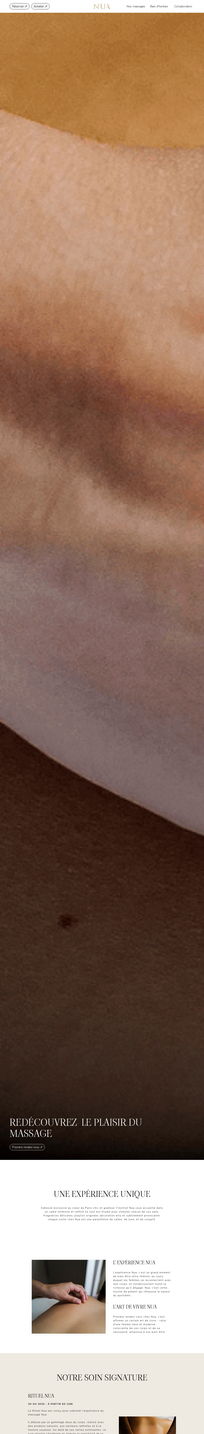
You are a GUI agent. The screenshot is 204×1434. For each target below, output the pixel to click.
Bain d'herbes (159, 6)
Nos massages (136, 6)
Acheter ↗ (40, 6)
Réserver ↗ (19, 6)
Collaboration (183, 6)
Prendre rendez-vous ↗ (27, 1147)
